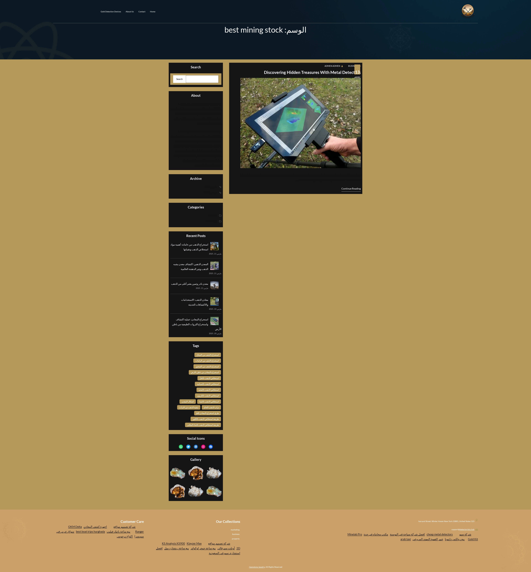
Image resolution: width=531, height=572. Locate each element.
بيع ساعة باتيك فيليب (118, 531)
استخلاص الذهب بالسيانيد (208, 384)
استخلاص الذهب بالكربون (208, 395)
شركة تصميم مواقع (219, 543)
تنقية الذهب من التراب (188, 407)
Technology (211, 221)
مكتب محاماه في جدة (376, 534)
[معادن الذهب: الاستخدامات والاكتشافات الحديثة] (214, 302)
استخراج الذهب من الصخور (207, 366)
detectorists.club (467, 529)
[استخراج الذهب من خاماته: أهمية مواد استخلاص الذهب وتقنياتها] (214, 247)
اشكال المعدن (188, 401)
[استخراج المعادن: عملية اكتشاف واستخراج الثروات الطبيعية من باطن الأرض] (214, 322)
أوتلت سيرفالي (226, 548)
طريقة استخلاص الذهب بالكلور (206, 419)
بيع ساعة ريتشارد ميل (176, 548)
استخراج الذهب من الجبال (207, 355)
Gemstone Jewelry (257, 567)
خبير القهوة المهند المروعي (427, 539)
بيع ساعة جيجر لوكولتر (203, 548)
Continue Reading (351, 188)
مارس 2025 (210, 186)
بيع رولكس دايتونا (455, 539)
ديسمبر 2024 (210, 192)
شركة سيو (465, 534)
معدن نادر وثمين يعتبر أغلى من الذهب (189, 283)
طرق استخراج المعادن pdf (207, 413)
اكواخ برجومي (125, 536)
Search (179, 79)
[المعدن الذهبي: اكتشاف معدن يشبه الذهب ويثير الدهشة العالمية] (214, 266)
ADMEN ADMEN (332, 66)
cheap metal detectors (440, 534)
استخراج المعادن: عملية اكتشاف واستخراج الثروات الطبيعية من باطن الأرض (196, 324)
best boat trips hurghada (90, 531)
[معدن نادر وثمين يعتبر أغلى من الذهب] (214, 286)
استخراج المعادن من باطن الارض (205, 372)
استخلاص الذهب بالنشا (209, 401)
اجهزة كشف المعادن (95, 526)
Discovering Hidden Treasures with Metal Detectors (312, 72)
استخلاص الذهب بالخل (209, 378)
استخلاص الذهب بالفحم (209, 390)
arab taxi (405, 539)
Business (353, 66)
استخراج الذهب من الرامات (207, 360)
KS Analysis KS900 (173, 543)
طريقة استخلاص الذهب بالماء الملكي (203, 425)
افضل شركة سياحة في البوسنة (407, 534)
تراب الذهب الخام (211, 407)
